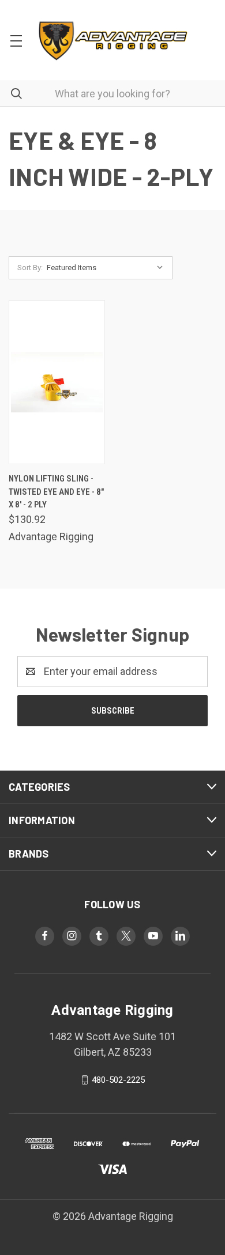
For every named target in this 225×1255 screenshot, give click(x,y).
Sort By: (30, 267)
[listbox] (107, 268)
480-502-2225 (118, 1080)
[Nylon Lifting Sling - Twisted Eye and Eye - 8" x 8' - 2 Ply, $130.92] (57, 382)
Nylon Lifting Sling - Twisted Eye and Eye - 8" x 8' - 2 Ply (56, 491)
